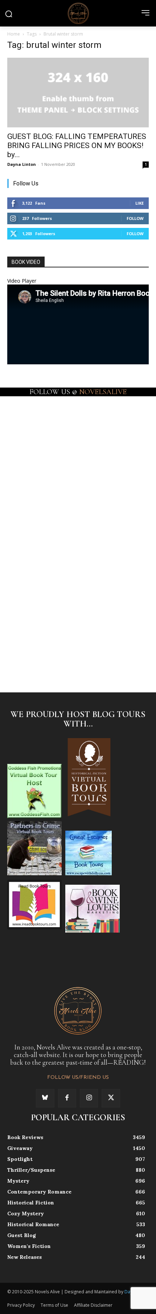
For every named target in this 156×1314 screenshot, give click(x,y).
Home (13, 34)
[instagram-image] (42, 430)
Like (139, 203)
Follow (135, 218)
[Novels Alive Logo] (78, 13)
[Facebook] (67, 1098)
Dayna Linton (21, 164)
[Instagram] (89, 1098)
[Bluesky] (45, 1098)
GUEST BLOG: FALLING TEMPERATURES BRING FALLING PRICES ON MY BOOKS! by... (76, 145)
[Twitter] (111, 1098)
